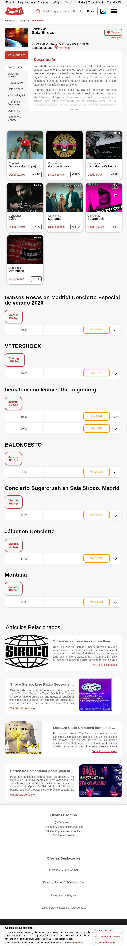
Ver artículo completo (104, 665)
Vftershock (16, 270)
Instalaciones (15, 89)
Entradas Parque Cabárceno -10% (63, 882)
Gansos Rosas (58, 165)
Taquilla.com (12, 8)
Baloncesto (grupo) (22, 165)
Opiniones (14, 110)
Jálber (15, 217)
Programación (16, 82)
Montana (54, 217)
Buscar (91, 11)
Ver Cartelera (16, 55)
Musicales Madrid (75, 2)
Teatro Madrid (96, 2)
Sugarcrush (95, 217)
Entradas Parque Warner (20, 2)
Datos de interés (13, 75)
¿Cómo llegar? (16, 95)
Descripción (15, 67)
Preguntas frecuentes (14, 103)
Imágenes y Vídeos (14, 118)
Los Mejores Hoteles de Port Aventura (63, 907)
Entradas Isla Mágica (50, 2)
